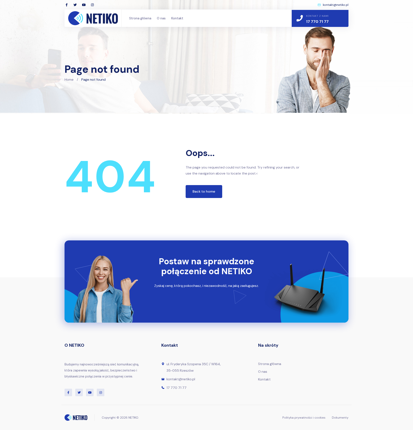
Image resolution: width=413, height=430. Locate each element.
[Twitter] (75, 5)
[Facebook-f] (66, 5)
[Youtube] (83, 5)
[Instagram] (92, 5)
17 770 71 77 (317, 21)
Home (69, 79)
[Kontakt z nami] (299, 18)
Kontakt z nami (317, 15)
